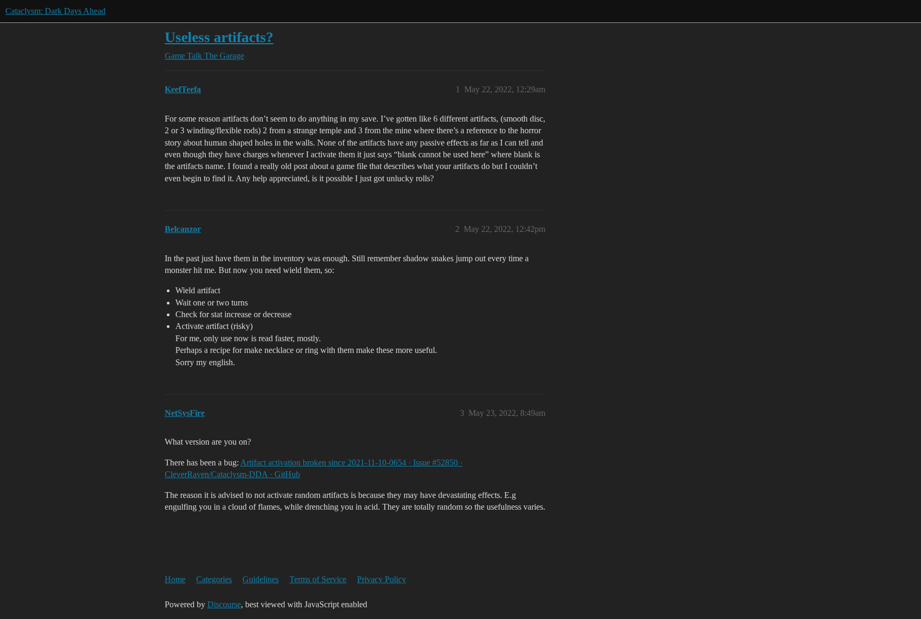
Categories (214, 579)
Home (175, 579)
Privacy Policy (381, 579)
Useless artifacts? (219, 37)
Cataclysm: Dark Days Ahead (55, 10)
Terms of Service (317, 579)
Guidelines (261, 579)
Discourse (224, 604)
